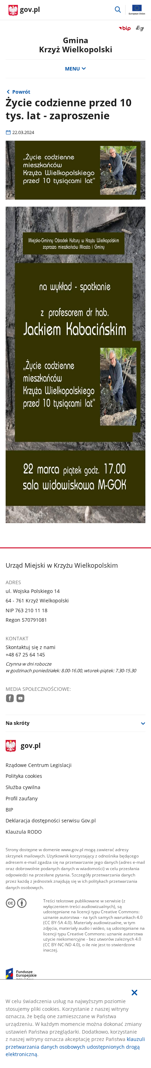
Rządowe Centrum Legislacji (39, 765)
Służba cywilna (23, 787)
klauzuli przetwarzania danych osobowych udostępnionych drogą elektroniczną (75, 1046)
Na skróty (17, 723)
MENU (72, 68)
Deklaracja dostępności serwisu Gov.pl (51, 820)
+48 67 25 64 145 (25, 654)
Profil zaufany (22, 798)
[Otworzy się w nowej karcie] (10, 698)
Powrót (21, 91)
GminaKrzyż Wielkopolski (75, 44)
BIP (9, 809)
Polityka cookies (24, 776)
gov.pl (30, 746)
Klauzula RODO (24, 831)
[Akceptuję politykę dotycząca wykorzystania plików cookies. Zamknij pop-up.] (134, 992)
